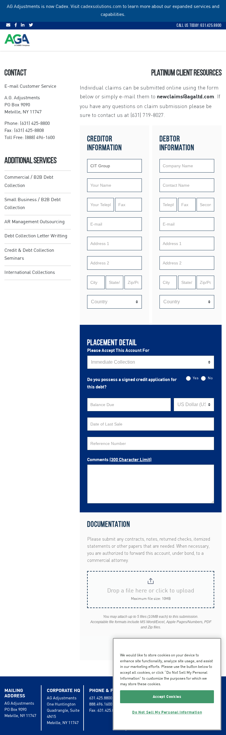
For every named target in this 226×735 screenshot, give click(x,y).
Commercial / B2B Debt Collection (28, 181)
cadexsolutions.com (101, 6)
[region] (167, 684)
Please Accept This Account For (118, 350)
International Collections (29, 272)
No (210, 378)
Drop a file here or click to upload (150, 591)
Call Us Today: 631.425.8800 (199, 25)
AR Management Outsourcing (34, 222)
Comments (119, 460)
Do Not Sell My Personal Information (167, 712)
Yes (195, 378)
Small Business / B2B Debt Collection (32, 204)
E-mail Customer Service (30, 86)
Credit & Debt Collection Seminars (29, 254)
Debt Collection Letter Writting (35, 236)
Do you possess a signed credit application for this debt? (132, 384)
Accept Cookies (167, 697)
